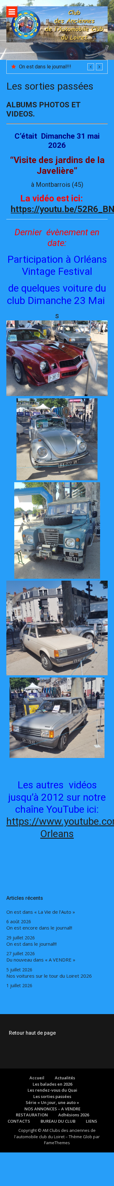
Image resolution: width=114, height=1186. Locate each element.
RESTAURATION (32, 1115)
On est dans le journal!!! (45, 67)
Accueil (36, 1078)
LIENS (91, 1121)
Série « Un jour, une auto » (52, 1102)
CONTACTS (19, 1121)
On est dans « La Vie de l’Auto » (40, 912)
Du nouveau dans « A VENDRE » (40, 960)
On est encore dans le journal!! (39, 928)
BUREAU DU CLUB (58, 1121)
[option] (61, 66)
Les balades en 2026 (52, 1084)
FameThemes (57, 1142)
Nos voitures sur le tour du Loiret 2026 (49, 976)
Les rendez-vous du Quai (52, 1090)
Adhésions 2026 (73, 1115)
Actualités (65, 1078)
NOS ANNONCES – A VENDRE (52, 1109)
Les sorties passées (52, 1096)
